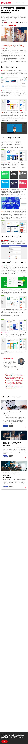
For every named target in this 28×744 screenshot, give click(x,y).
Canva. (2, 141)
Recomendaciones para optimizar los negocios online (12, 412)
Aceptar (4, 741)
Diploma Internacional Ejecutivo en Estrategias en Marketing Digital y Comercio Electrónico (14, 383)
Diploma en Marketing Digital (18, 380)
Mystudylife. (4, 289)
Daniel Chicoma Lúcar (10, 22)
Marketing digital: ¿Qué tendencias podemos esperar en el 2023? (12, 443)
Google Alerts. (4, 240)
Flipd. (2, 309)
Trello (2, 112)
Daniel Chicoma (8, 45)
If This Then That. (5, 162)
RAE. (2, 211)
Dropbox (3, 90)
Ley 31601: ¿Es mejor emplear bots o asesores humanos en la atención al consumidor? (12, 474)
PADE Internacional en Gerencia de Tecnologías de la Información (12, 47)
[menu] (26, 3)
